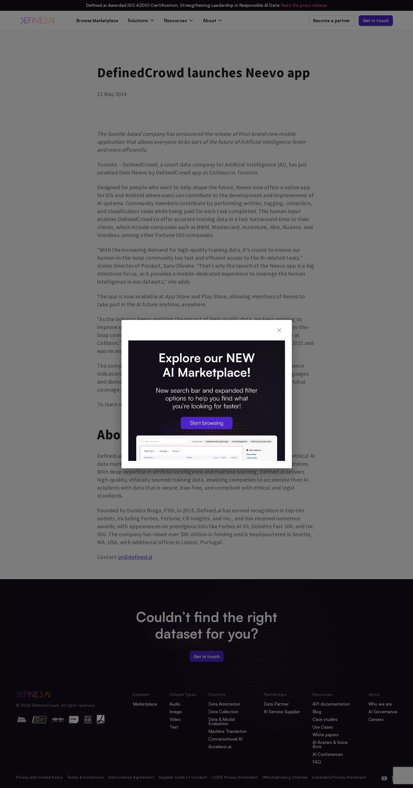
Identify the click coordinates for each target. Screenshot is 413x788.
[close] (279, 330)
